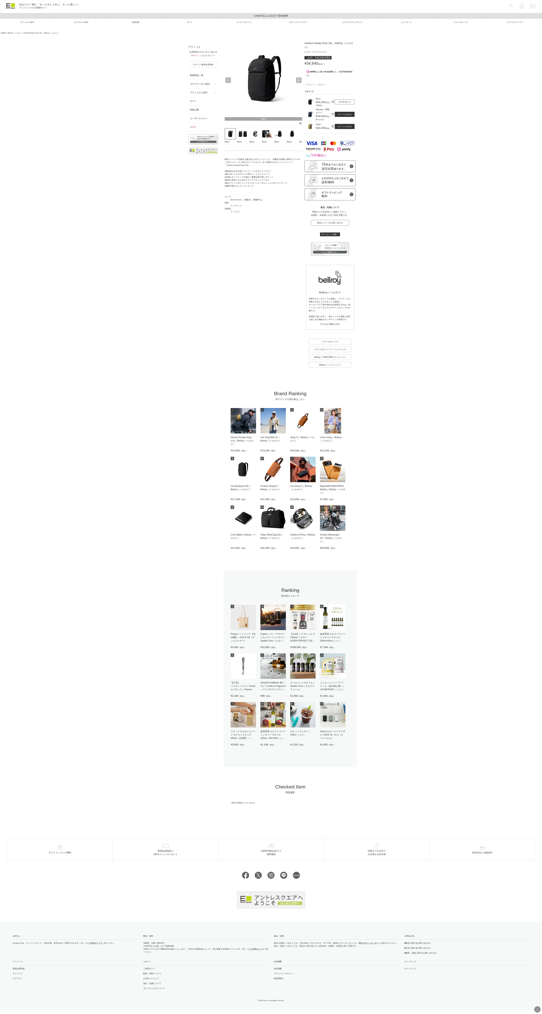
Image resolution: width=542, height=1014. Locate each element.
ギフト (193, 101)
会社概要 (278, 968)
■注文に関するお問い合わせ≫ (417, 948)
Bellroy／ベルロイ (14, 33)
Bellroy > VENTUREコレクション (330, 357)
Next (299, 80)
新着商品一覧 (196, 75)
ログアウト (18, 978)
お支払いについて (151, 978)
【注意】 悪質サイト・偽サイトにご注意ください (271, 15)
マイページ (18, 973)
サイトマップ (410, 968)
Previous (228, 80)
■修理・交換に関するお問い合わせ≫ (420, 953)
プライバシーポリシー (284, 973)
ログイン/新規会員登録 (203, 64)
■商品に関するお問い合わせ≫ (417, 943)
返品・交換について (152, 983)
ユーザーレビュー (199, 118)
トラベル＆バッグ (330, 341)
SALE (193, 127)
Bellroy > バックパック (330, 365)
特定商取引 (279, 978)
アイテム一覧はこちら (330, 324)
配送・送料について (152, 973)
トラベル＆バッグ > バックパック (330, 349)
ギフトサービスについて (154, 988)
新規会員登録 (19, 968)
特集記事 (194, 110)
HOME (3, 33)
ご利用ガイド (94, 943)
